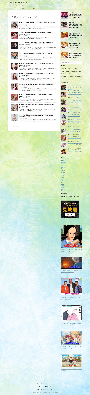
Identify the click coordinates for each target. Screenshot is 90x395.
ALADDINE (63, 162)
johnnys (63, 172)
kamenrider (63, 173)
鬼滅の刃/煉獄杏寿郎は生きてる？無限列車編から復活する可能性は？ (75, 55)
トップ (13, 8)
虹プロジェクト (24, 25)
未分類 (62, 187)
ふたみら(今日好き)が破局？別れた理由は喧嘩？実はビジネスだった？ (75, 102)
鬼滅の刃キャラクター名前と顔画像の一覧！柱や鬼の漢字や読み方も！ (74, 87)
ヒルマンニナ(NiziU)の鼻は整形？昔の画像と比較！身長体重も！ (35, 53)
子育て (62, 185)
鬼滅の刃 (78, 112)
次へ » (19, 126)
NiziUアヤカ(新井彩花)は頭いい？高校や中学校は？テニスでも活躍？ (36, 73)
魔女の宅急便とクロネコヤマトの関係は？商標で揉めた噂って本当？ (74, 123)
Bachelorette (64, 163)
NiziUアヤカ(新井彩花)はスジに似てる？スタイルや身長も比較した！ (36, 63)
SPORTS (63, 180)
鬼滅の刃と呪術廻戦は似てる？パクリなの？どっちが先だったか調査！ (74, 109)
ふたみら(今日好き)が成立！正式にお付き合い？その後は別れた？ (75, 116)
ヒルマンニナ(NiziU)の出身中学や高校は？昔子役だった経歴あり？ (36, 32)
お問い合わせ (24, 8)
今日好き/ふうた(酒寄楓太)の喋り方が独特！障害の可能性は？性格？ (74, 131)
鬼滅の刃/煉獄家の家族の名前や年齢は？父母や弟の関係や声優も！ (75, 35)
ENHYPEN (63, 168)
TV (80, 105)
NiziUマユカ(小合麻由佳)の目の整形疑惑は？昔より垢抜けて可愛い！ (36, 115)
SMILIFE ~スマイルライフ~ (18, 2)
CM (62, 165)
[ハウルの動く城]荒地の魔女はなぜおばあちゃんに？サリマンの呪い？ (75, 94)
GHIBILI (78, 97)
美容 (62, 189)
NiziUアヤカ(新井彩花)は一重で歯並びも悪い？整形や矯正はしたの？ (36, 84)
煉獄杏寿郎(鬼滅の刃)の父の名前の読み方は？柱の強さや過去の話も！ (75, 45)
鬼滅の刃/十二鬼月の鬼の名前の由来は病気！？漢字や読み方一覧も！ (75, 25)
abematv (78, 105)
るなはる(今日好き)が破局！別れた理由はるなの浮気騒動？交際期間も (75, 145)
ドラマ (62, 184)
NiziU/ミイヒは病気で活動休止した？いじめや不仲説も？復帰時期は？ (37, 22)
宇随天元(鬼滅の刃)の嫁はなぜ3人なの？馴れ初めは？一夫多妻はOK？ (75, 16)
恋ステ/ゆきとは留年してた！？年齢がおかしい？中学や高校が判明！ (75, 151)
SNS (62, 179)
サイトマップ (36, 8)
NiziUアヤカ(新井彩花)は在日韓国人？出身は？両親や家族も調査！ (36, 94)
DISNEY (63, 167)
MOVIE (78, 90)
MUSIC (28, 24)
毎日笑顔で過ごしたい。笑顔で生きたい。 (45, 389)
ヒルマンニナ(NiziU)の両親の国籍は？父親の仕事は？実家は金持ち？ (36, 43)
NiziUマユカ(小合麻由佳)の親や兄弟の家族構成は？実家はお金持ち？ (36, 104)
